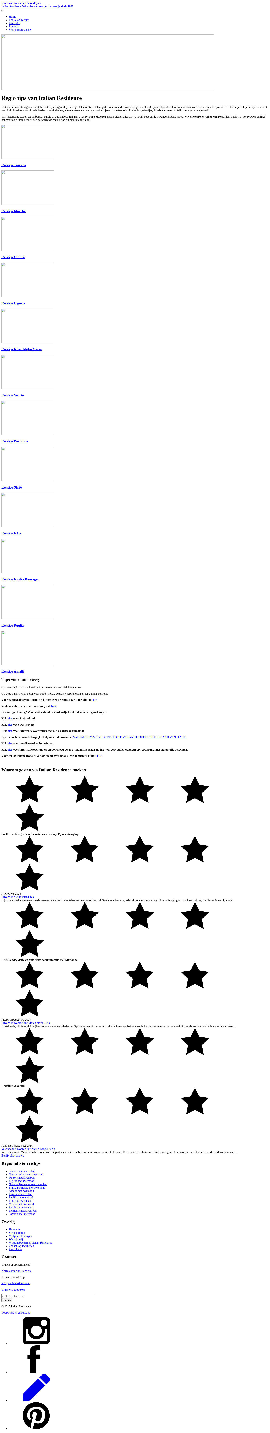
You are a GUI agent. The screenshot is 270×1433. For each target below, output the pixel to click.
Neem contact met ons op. (16, 1270)
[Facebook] (36, 1371)
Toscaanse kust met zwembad (26, 1174)
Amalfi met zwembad (21, 1190)
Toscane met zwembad (22, 1171)
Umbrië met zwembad (22, 1177)
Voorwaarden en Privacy (15, 1312)
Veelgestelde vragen (20, 1236)
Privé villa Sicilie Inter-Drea (17, 897)
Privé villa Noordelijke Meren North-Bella (26, 1022)
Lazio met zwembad (20, 1194)
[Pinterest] (36, 1428)
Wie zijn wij (16, 1239)
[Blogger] (36, 1400)
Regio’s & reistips (19, 19)
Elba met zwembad (20, 1200)
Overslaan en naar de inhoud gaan (21, 3)
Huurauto (14, 1229)
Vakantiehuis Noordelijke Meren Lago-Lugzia (28, 1148)
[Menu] (2, 10)
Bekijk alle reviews (12, 1155)
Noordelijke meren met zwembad (28, 1184)
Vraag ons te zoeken (20, 29)
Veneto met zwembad (21, 1204)
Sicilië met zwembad (21, 1197)
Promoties (14, 23)
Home (12, 16)
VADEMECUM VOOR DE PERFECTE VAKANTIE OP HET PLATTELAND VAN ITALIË (129, 737)
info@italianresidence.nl (15, 1283)
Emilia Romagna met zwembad (27, 1187)
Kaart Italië (15, 1249)
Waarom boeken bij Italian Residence (30, 1242)
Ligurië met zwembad (21, 1181)
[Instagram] (36, 1343)
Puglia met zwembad (21, 1207)
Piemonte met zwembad (23, 1210)
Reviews (14, 26)
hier (95, 699)
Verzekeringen (17, 1232)
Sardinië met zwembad (22, 1213)
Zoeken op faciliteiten (21, 1246)
